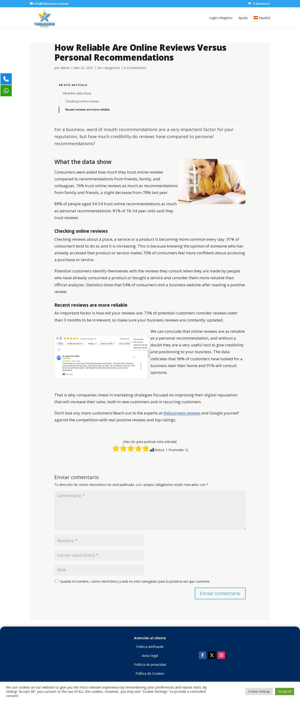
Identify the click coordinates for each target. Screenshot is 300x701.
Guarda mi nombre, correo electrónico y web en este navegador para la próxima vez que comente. (135, 581)
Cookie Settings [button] (259, 691)
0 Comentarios (135, 68)
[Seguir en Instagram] (221, 655)
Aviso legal (150, 655)
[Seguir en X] (212, 655)
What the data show (77, 93)
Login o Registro (220, 18)
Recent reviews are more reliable (87, 110)
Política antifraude (150, 646)
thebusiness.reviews (181, 413)
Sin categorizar (109, 68)
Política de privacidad (150, 664)
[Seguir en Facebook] (202, 655)
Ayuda (243, 18)
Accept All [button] (284, 691)
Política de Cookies (149, 673)
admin (65, 68)
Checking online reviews (82, 101)
